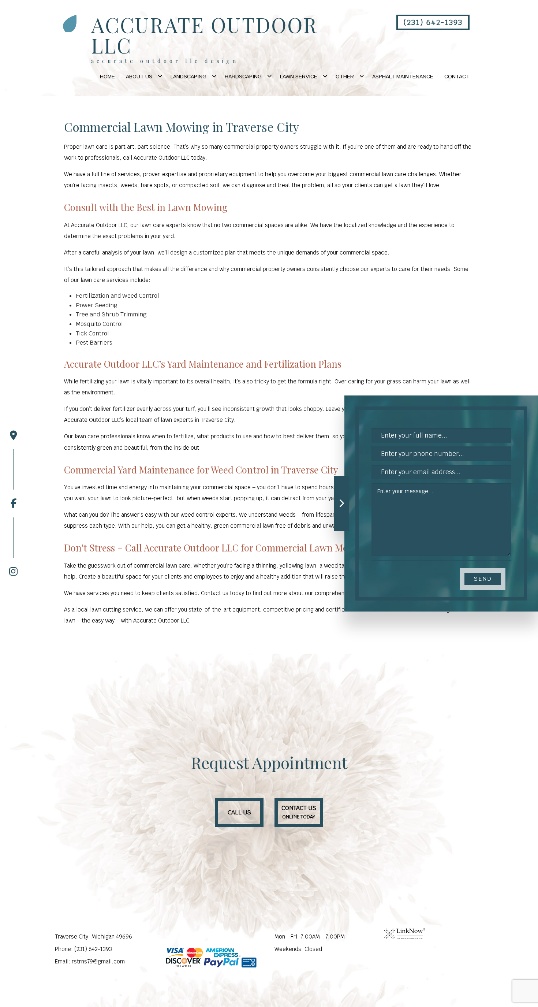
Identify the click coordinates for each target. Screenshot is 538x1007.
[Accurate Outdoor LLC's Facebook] (13, 478)
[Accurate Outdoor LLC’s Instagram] (13, 546)
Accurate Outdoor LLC (204, 35)
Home (107, 76)
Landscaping (188, 76)
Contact (457, 76)
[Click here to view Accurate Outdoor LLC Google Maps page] (13, 435)
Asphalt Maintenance (402, 76)
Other (345, 76)
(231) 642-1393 (433, 22)
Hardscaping (243, 76)
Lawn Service (298, 76)
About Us (139, 76)
